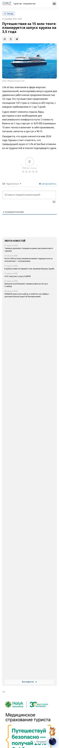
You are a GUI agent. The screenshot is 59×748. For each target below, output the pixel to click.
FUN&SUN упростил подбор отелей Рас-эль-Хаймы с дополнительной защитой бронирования (26, 295)
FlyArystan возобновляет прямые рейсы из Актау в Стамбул (26, 285)
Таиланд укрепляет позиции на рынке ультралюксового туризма (28, 249)
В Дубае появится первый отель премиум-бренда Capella (29, 268)
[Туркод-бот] (52, 730)
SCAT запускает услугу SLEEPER (17, 276)
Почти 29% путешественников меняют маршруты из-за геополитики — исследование (28, 259)
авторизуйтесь (48, 183)
